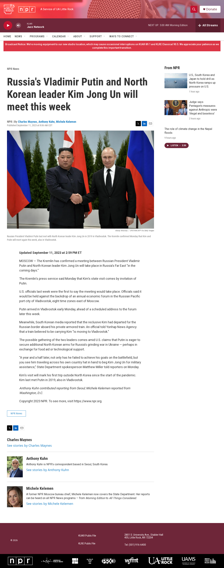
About (77, 36)
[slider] (23, 25)
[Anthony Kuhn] (15, 466)
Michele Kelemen (66, 121)
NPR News (13, 69)
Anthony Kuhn (46, 121)
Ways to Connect (121, 36)
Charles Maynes (27, 121)
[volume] (18, 25)
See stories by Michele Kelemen (49, 503)
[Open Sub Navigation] (24, 36)
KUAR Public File (87, 535)
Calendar (59, 36)
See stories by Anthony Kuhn (47, 470)
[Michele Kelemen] (15, 496)
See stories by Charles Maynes (29, 445)
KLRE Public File (86, 543)
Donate (211, 9)
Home (7, 36)
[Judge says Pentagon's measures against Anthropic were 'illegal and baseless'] (175, 107)
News (18, 36)
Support (96, 36)
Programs (37, 36)
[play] (8, 25)
